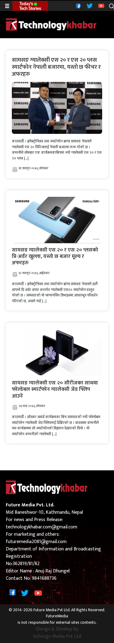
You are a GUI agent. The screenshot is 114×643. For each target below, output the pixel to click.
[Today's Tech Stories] (30, 5)
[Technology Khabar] (51, 24)
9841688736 (44, 578)
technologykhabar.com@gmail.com (41, 527)
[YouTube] (100, 6)
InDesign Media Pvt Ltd (57, 636)
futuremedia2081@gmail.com (36, 542)
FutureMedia (57, 616)
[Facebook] (77, 6)
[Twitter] (89, 6)
